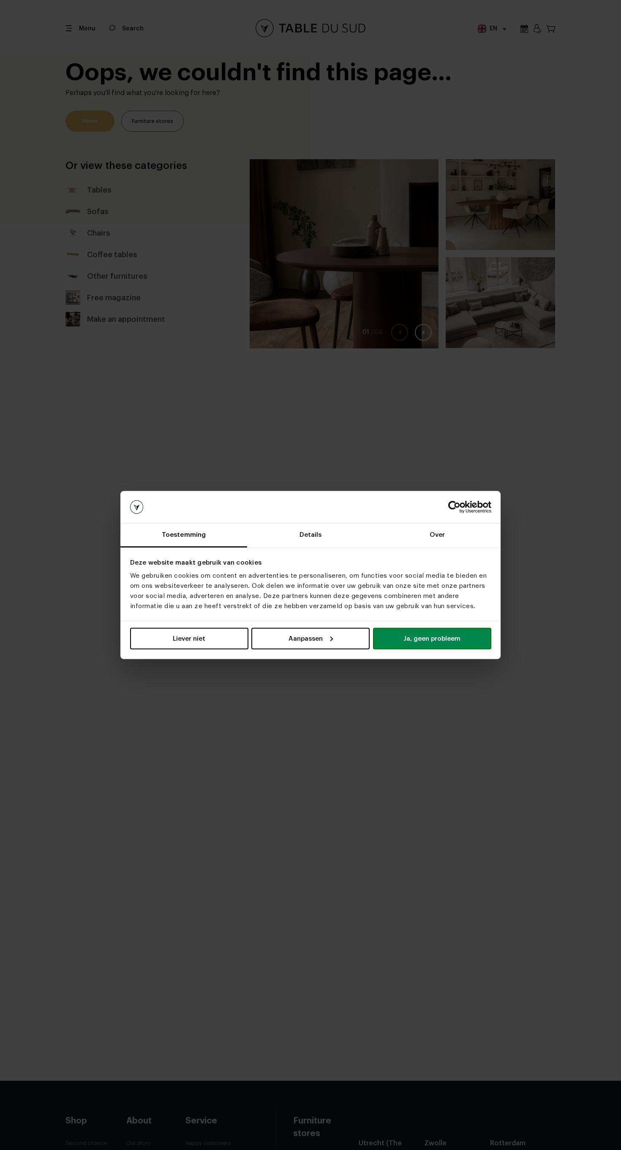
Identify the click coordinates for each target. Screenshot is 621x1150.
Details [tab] (311, 535)
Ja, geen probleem (431, 638)
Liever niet (189, 638)
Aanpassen (306, 638)
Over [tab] (437, 535)
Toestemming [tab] (184, 535)
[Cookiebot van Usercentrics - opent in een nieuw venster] (454, 507)
